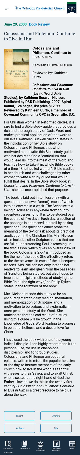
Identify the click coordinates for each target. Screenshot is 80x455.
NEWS (72, 449)
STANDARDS (25, 449)
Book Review (39, 24)
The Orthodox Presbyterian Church (40, 8)
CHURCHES (8, 449)
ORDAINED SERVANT (56, 450)
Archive (56, 416)
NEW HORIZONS (40, 450)
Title (56, 428)
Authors (20, 428)
